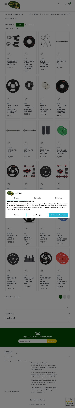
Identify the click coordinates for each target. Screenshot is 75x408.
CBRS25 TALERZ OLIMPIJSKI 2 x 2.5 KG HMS (62, 280)
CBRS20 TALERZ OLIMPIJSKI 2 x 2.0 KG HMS (62, 238)
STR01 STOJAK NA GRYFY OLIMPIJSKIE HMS (29, 280)
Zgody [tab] (16, 198)
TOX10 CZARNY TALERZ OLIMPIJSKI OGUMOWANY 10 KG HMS (45, 281)
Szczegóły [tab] (37, 198)
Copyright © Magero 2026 (37, 404)
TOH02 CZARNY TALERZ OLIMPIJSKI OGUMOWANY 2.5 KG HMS (12, 109)
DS (25, 233)
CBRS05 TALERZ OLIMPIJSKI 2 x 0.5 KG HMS (45, 108)
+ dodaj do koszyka (11, 44)
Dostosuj (36, 215)
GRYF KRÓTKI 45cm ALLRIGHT (61, 62)
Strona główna (13, 307)
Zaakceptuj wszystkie (58, 215)
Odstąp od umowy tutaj (12, 391)
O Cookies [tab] (58, 198)
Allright (42, 59)
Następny (69, 297)
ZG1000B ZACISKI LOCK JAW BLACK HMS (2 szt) (28, 108)
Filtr (20, 25)
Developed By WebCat (37, 400)
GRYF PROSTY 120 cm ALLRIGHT (12, 237)
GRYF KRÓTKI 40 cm (12, 151)
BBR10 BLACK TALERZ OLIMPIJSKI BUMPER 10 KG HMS (12, 281)
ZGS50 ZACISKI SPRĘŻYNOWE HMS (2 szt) (12, 62)
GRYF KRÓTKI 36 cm (28, 151)
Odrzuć (16, 215)
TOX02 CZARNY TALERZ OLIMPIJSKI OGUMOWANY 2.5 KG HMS (62, 109)
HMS (8, 59)
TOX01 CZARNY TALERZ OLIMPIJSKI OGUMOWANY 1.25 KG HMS (29, 64)
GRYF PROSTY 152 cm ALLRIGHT (45, 237)
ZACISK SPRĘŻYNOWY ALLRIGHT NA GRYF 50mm (45, 63)
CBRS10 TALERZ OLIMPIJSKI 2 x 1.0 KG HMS (62, 151)
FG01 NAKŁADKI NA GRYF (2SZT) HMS (45, 151)
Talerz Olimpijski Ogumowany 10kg (28, 238)
